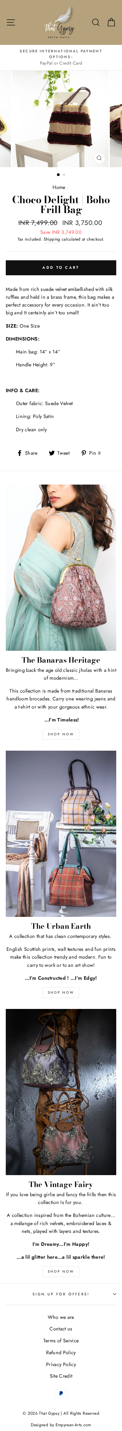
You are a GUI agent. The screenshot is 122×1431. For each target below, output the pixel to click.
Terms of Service (61, 1340)
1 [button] (58, 175)
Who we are (61, 1317)
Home (59, 187)
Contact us (61, 1328)
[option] (61, 57)
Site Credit (61, 1376)
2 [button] (64, 175)
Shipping (52, 239)
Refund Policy (61, 1352)
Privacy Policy (61, 1364)
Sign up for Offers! (61, 1294)
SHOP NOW (61, 734)
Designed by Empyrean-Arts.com (61, 1425)
